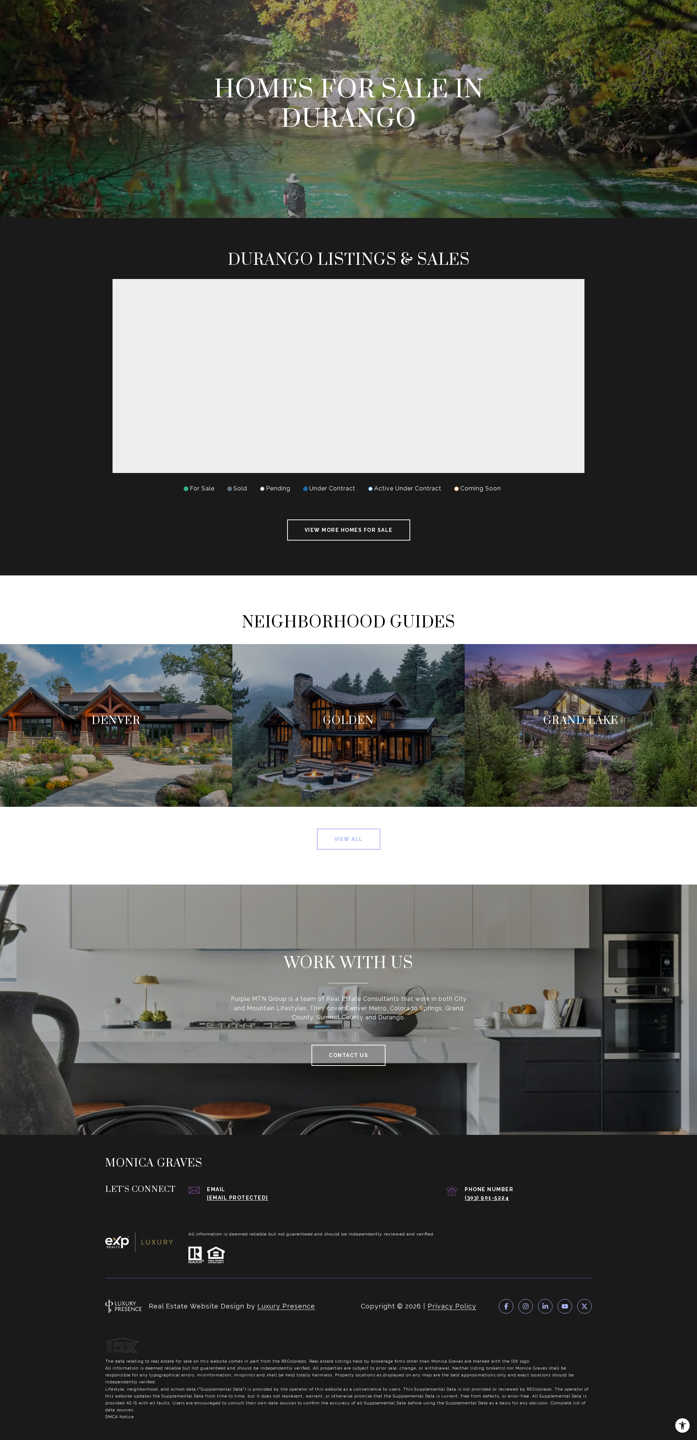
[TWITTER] (584, 1306)
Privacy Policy (452, 1306)
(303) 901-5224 (487, 1198)
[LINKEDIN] (545, 1306)
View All (348, 839)
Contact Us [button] (348, 1055)
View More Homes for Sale (349, 530)
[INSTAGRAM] (525, 1306)
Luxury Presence (286, 1306)
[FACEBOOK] (506, 1306)
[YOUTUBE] (565, 1306)
